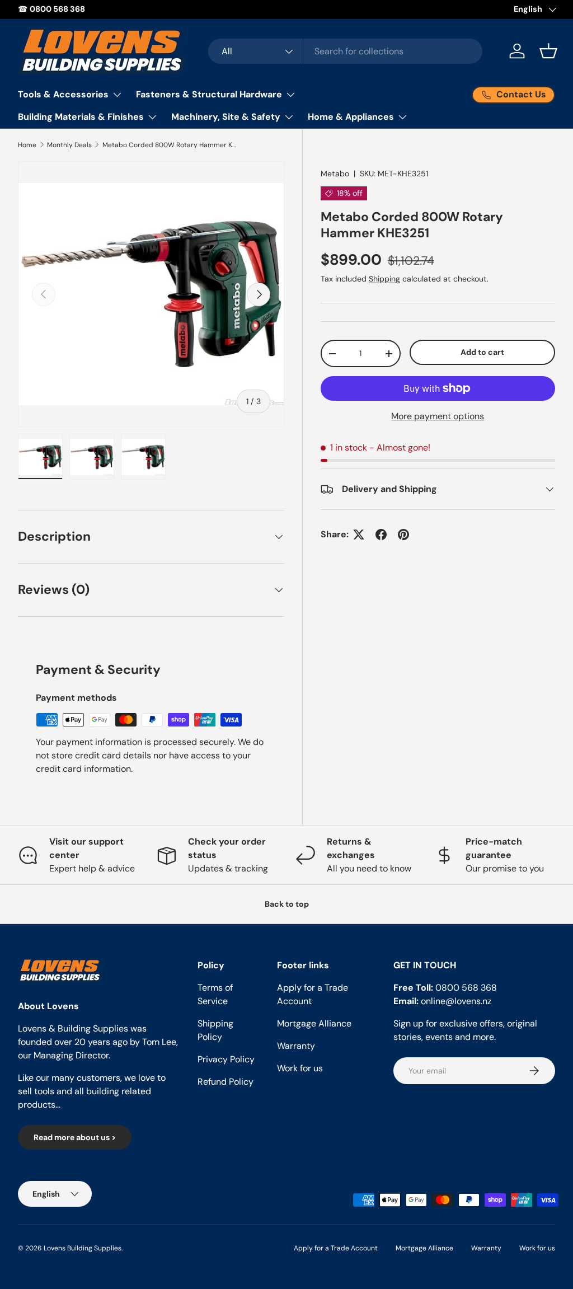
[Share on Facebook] (381, 534)
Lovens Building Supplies (82, 1248)
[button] (548, 51)
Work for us (300, 1068)
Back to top (287, 904)
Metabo (335, 173)
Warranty (296, 1046)
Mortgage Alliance (314, 1023)
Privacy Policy (226, 1059)
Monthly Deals (69, 145)
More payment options (437, 416)
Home (27, 145)
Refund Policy (225, 1082)
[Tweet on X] (358, 534)
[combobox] (345, 51)
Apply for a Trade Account (336, 1248)
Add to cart (482, 352)
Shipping (384, 279)
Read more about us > (75, 1137)
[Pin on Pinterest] (403, 534)
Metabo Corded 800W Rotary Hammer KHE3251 (169, 145)
